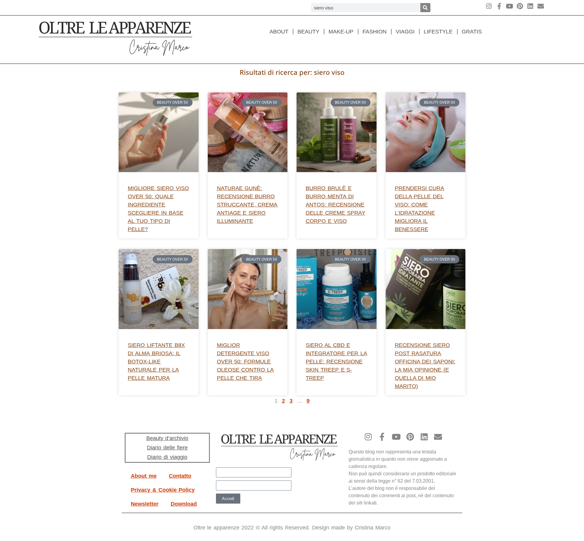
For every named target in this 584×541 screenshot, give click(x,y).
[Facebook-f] (499, 6)
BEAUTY (308, 32)
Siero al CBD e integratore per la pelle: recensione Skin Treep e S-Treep (336, 361)
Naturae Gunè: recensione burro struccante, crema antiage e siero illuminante (247, 204)
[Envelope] (540, 6)
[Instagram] (489, 6)
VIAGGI (405, 32)
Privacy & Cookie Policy (163, 490)
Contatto (180, 476)
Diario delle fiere (167, 448)
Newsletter (144, 504)
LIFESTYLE (438, 32)
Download (184, 504)
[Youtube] (509, 6)
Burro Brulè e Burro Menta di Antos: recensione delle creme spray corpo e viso (335, 204)
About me (144, 476)
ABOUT (278, 32)
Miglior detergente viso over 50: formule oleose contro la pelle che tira (245, 361)
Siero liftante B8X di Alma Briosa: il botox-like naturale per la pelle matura (156, 361)
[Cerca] (425, 7)
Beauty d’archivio (167, 438)
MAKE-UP (340, 32)
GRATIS (472, 32)
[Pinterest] (520, 6)
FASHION (375, 32)
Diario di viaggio (167, 457)
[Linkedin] (530, 6)
